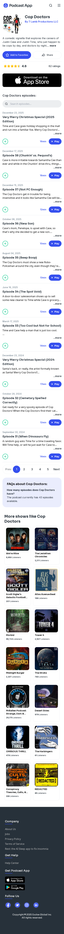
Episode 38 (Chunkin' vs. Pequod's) (27, 155)
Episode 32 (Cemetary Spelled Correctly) (24, 400)
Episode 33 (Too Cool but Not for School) (31, 325)
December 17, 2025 (12, 151)
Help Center (12, 863)
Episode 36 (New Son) (18, 223)
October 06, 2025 (11, 219)
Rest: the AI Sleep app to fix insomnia (26, 848)
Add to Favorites (19, 55)
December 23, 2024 (13, 355)
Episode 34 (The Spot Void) (22, 291)
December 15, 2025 (12, 185)
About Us (10, 829)
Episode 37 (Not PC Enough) (22, 189)
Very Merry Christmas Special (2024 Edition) (28, 362)
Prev (8, 469)
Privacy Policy (13, 839)
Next (56, 469)
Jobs (7, 834)
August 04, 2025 (11, 253)
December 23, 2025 (13, 112)
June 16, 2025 (10, 287)
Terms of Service (14, 844)
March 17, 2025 (10, 321)
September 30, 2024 (13, 432)
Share (50, 55)
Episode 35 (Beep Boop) (19, 257)
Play (56, 141)
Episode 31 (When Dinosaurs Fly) (25, 436)
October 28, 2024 (12, 393)
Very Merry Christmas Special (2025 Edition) (28, 119)
